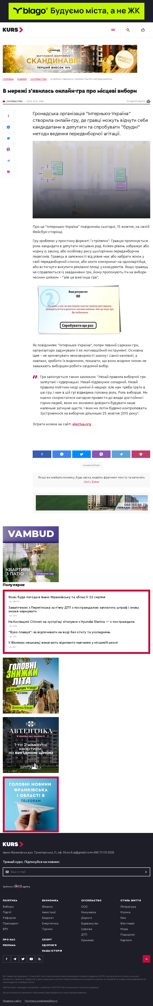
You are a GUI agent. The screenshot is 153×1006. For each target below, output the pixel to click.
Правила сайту (12, 1001)
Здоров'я (49, 945)
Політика (10, 900)
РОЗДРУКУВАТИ (136, 101)
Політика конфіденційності (41, 1001)
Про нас (9, 939)
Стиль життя (130, 900)
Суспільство (14, 101)
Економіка (50, 900)
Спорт (47, 939)
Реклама (9, 945)
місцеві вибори (91, 465)
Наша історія (52, 951)
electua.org (81, 424)
